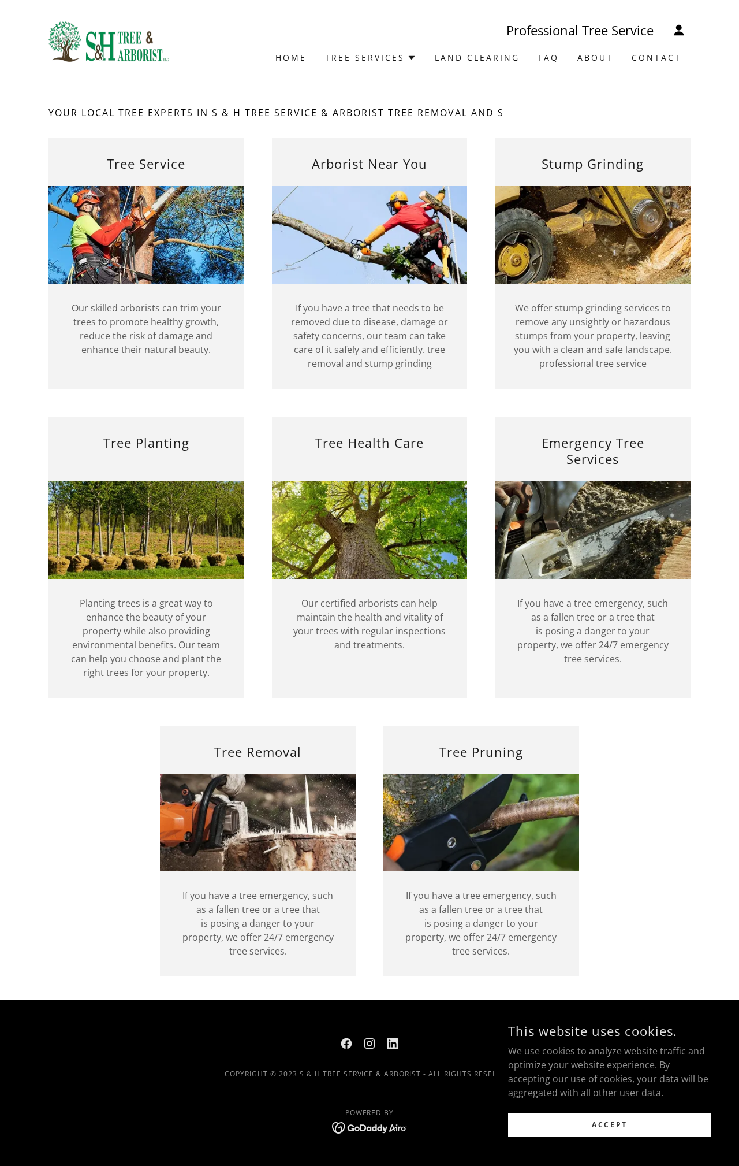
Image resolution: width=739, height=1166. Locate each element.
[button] (679, 30)
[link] (108, 40)
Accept (609, 1125)
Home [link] (291, 57)
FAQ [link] (548, 57)
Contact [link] (656, 57)
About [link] (595, 57)
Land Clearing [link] (477, 57)
